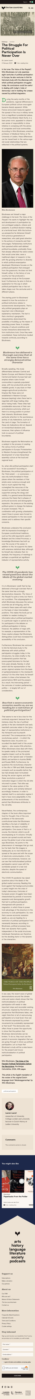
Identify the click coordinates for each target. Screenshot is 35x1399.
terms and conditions (16, 1362)
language (17, 1249)
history (17, 1245)
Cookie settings (7, 1326)
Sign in (25, 2)
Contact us (5, 1305)
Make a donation (7, 1281)
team (9, 1302)
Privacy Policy (6, 1323)
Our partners (6, 1284)
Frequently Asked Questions (10, 1315)
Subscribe (17, 1375)
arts (17, 1241)
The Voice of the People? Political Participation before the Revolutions (16, 1063)
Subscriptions (6, 1278)
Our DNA (5, 1294)
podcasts (17, 1261)
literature (17, 1253)
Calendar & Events (7, 1318)
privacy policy (27, 1362)
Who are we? (6, 1296)
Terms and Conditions (9, 1321)
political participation (10, 1091)
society (17, 1257)
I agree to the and (17, 1362)
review (12, 42)
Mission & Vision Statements (10, 1299)
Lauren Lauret (8, 60)
